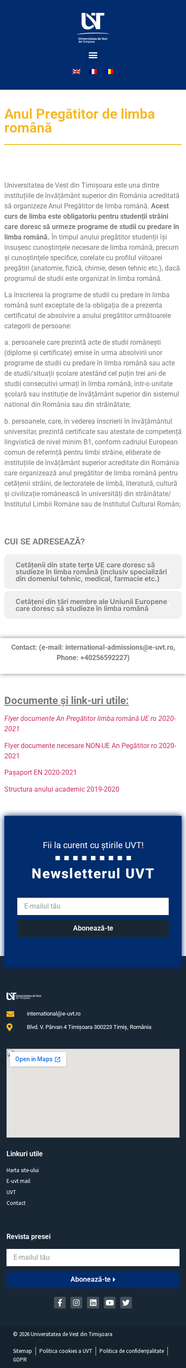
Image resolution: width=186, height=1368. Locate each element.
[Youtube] (109, 1302)
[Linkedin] (93, 1302)
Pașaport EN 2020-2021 (40, 772)
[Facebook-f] (60, 1302)
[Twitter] (126, 1302)
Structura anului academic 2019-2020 (61, 789)
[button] (93, 54)
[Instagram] (76, 1302)
